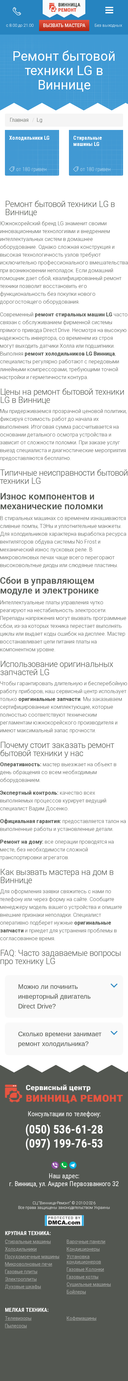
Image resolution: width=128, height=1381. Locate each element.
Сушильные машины (89, 1284)
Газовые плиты (21, 1271)
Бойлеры (76, 1291)
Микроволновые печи (28, 1264)
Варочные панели (86, 1241)
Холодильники (21, 1249)
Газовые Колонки (85, 1269)
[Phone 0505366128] (17, 11)
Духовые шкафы (23, 1286)
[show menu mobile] (109, 10)
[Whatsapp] (64, 1165)
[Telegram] (72, 1165)
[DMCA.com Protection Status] (64, 1220)
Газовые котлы (82, 1276)
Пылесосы (16, 1325)
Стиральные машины (28, 1241)
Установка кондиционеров (84, 1259)
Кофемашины (81, 1318)
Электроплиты (21, 1279)
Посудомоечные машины (32, 1256)
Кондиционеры (83, 1249)
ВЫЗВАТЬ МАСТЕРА (64, 25)
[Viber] (55, 1165)
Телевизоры (18, 1318)
